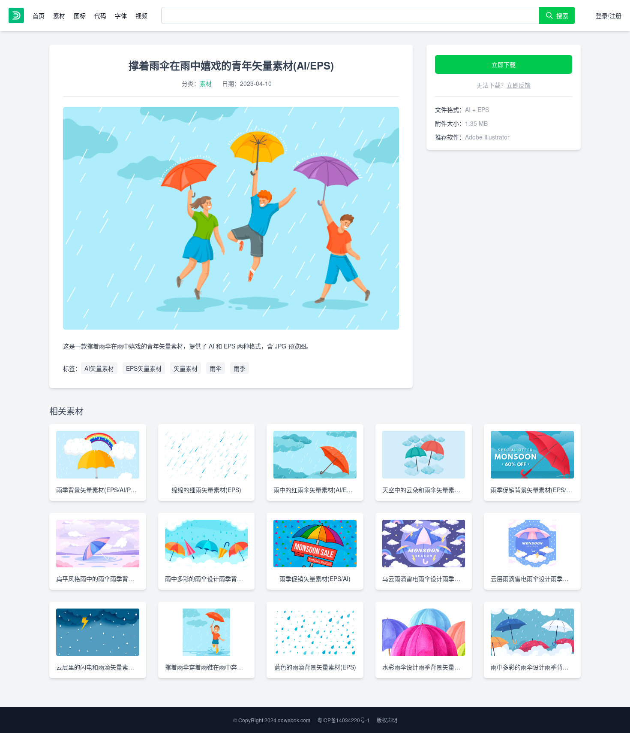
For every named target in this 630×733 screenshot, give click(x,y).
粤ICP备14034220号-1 (343, 720)
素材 (59, 15)
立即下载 (504, 64)
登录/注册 (608, 15)
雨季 (240, 368)
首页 (39, 15)
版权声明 (387, 720)
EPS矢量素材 (144, 368)
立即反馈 (519, 85)
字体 (121, 15)
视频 (141, 15)
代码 (100, 15)
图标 (80, 15)
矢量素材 (186, 368)
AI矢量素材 (99, 368)
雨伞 (216, 368)
